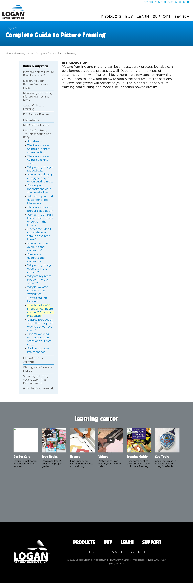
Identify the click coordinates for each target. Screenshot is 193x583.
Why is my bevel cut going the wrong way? (38, 290)
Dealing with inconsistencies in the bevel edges (39, 189)
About (158, 2)
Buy (129, 16)
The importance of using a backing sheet (39, 160)
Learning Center (24, 53)
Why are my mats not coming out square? (39, 279)
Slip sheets (34, 141)
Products (111, 16)
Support (162, 16)
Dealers (148, 2)
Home (9, 53)
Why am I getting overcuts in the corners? (39, 269)
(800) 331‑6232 (117, 563)
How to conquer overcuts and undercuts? (38, 247)
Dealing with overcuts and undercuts (36, 258)
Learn (143, 16)
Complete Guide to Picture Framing (56, 53)
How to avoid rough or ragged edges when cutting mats (40, 178)
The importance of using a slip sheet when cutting (39, 149)
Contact (168, 2)
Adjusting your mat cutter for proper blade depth (40, 200)
